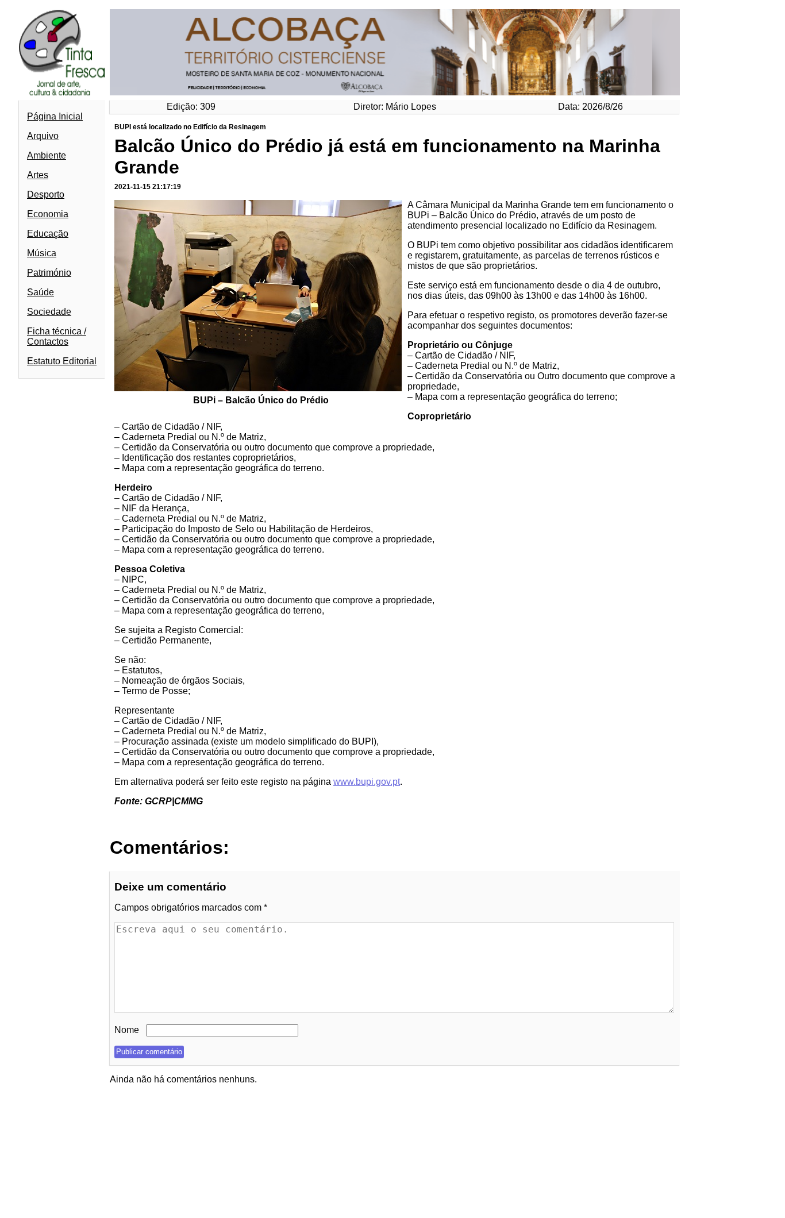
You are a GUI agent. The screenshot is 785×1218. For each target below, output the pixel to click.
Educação (47, 233)
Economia (47, 214)
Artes (37, 175)
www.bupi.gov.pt (366, 782)
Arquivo (43, 136)
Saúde (40, 292)
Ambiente (46, 155)
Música (41, 253)
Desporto (45, 194)
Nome (126, 1030)
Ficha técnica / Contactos (56, 336)
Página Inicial (55, 116)
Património (49, 272)
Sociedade (49, 312)
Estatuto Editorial (62, 361)
